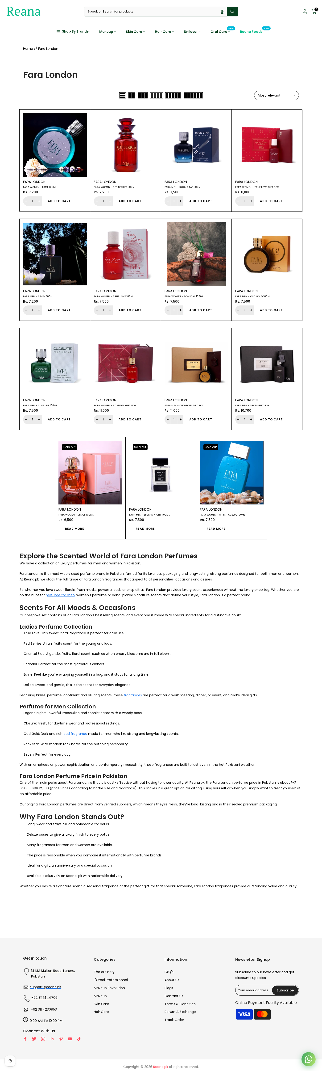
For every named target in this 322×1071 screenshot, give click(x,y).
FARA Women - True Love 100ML (114, 296)
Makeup (106, 31)
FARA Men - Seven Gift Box (252, 405)
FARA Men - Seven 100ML (38, 296)
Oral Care (222, 31)
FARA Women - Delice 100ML (76, 514)
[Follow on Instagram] (43, 1039)
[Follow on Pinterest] (61, 1039)
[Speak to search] (222, 11)
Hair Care (163, 31)
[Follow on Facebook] (25, 1039)
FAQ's (169, 971)
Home (28, 48)
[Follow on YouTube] (70, 1039)
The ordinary (104, 971)
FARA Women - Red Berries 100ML (115, 187)
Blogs (169, 988)
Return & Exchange (180, 1011)
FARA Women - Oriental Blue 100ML (222, 514)
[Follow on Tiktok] (79, 1039)
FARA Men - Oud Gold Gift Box (184, 405)
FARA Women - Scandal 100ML (184, 296)
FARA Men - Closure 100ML (40, 405)
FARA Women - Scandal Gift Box (115, 405)
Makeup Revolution (109, 988)
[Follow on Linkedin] (52, 1039)
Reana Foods (254, 31)
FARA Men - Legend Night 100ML (149, 514)
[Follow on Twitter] (34, 1039)
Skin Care (134, 31)
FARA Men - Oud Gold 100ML (253, 296)
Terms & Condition (180, 1004)
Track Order (174, 1019)
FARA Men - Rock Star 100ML (183, 187)
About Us (172, 980)
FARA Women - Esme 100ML (40, 187)
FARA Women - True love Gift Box (257, 187)
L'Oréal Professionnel (111, 980)
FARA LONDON (34, 181)
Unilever (191, 31)
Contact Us (174, 996)
